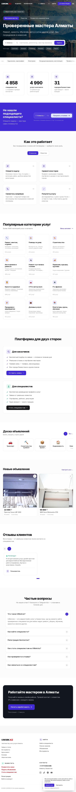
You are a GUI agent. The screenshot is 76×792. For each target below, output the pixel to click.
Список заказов (44, 746)
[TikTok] (44, 772)
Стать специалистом (17, 408)
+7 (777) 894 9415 (45, 766)
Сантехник (15, 48)
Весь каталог (65, 228)
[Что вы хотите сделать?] (48, 3)
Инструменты (5, 749)
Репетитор (32, 48)
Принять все (49, 785)
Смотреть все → (67, 470)
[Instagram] (40, 772)
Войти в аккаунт (7, 779)
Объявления (28, 3)
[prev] (5, 549)
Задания (18, 3)
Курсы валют (5, 752)
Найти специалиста (46, 743)
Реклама (4, 755)
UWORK (7, 739)
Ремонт (56, 48)
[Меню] (73, 3)
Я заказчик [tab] (33, 153)
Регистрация (6, 776)
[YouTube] (51, 772)
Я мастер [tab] (24, 18)
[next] (65, 434)
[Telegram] (47, 772)
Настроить (59, 785)
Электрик (23, 48)
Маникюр (40, 48)
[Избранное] (34, 476)
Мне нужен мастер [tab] (11, 18)
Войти (54, 3)
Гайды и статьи (6, 747)
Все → (71, 433)
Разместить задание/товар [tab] (39, 18)
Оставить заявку (15, 373)
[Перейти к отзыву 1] (38, 578)
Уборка (49, 48)
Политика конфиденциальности (52, 788)
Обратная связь (6, 757)
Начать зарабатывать (20, 707)
